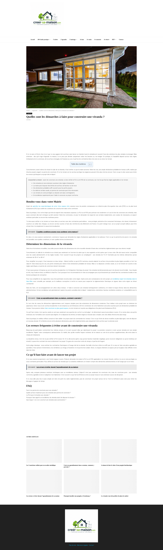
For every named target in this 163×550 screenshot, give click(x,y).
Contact (121, 39)
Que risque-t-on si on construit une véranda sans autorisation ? (46, 400)
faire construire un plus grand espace (56, 308)
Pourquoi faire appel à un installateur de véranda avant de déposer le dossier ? (50, 397)
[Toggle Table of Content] (89, 164)
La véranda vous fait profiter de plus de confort (114, 496)
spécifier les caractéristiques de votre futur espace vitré (51, 206)
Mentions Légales (82, 545)
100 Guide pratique (43, 39)
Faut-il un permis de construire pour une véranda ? (42, 390)
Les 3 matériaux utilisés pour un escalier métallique (41, 465)
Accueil (33, 39)
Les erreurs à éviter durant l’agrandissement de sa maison (42, 496)
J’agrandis (64, 39)
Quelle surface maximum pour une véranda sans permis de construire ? (48, 393)
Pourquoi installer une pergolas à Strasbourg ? (77, 496)
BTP (113, 39)
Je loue (82, 39)
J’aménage (72, 39)
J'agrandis (29, 113)
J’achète (55, 39)
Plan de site (72, 545)
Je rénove (106, 39)
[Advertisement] (98, 18)
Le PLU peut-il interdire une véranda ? (38, 395)
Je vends (89, 39)
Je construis (97, 39)
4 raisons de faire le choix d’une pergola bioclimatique (116, 465)
